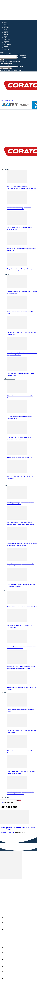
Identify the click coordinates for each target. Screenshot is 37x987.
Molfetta (6, 41)
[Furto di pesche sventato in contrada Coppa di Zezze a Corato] (17, 370)
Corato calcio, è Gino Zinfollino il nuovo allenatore (22, 606)
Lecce (5, 37)
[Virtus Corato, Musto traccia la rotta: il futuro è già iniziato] (17, 684)
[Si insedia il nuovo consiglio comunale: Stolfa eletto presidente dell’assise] (17, 560)
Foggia (5, 35)
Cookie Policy (11, 905)
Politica (6, 485)
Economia (7, 481)
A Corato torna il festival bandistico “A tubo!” (20, 457)
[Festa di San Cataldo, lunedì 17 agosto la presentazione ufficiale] (17, 433)
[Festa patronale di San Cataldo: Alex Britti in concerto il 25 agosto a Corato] (17, 473)
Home (5, 167)
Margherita (7, 39)
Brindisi (6, 30)
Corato (6, 34)
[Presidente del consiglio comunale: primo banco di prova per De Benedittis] (17, 581)
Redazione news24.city (7, 832)
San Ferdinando (8, 44)
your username (21, 55)
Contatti (6, 797)
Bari (5, 24)
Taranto (6, 46)
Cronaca (6, 274)
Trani (5, 47)
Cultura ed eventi (9, 379)
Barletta (6, 25)
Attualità (6, 169)
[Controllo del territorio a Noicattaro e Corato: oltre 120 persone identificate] (17, 349)
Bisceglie (6, 29)
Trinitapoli (6, 49)
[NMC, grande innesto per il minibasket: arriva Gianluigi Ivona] (17, 622)
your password (21, 57)
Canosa (6, 32)
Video (5, 692)
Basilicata (6, 27)
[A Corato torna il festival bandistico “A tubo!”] (17, 454)
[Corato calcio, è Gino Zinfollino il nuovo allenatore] (17, 603)
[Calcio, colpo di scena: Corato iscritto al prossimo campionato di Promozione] (17, 642)
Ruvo (5, 42)
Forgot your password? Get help (10, 61)
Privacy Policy (3, 905)
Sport (5, 590)
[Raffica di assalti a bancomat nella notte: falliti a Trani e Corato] (17, 308)
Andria (5, 22)
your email (20, 66)
